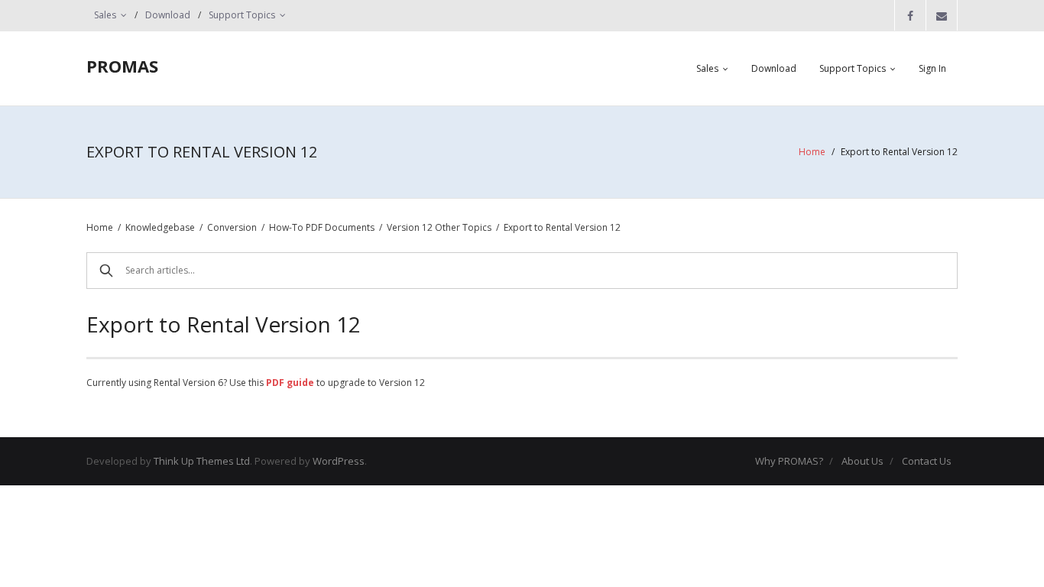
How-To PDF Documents (321, 227)
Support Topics (242, 14)
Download (167, 14)
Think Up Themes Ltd (202, 461)
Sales (105, 14)
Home (812, 151)
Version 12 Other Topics (439, 227)
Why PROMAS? (789, 461)
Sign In (932, 68)
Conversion (232, 227)
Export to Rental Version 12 (562, 227)
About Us (862, 461)
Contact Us (927, 461)
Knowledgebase (160, 227)
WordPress (339, 461)
